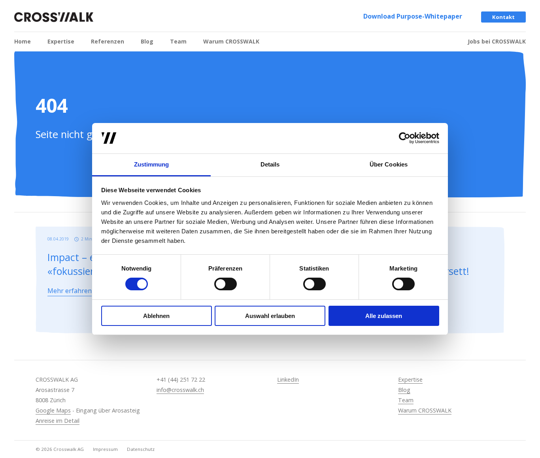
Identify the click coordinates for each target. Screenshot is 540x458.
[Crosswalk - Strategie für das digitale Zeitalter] (53, 17)
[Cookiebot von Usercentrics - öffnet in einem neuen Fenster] (404, 138)
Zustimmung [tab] (151, 164)
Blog (147, 41)
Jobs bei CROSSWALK (497, 41)
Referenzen (107, 41)
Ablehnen (156, 315)
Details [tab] (270, 164)
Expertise (60, 41)
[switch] (225, 284)
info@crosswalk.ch (180, 390)
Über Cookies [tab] (389, 164)
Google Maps (53, 410)
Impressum (105, 449)
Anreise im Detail (57, 420)
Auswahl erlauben (270, 315)
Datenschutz (141, 449)
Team (178, 41)
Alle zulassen (383, 315)
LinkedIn (288, 379)
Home (22, 41)
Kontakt (503, 17)
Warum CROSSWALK (231, 41)
